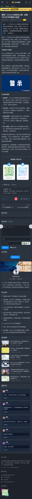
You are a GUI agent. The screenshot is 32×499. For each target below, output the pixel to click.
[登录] (26, 2)
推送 (24, 19)
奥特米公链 (19, 37)
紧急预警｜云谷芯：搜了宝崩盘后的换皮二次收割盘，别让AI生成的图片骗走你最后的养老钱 (16, 331)
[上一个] (1, 226)
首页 (2, 6)
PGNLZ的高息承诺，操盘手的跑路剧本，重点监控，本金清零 (16, 308)
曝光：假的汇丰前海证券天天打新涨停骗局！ (15, 327)
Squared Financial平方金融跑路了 (12, 323)
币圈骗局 (7, 6)
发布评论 (5, 247)
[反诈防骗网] (16, 3)
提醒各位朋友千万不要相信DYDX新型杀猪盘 (14, 296)
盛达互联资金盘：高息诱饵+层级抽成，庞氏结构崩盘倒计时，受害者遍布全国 (16, 313)
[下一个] (30, 226)
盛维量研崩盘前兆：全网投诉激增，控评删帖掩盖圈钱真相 (16, 319)
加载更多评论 (15, 257)
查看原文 (6, 398)
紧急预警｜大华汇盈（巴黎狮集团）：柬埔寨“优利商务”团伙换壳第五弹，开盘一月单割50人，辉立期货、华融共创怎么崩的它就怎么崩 (16, 302)
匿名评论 (14, 247)
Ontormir (13, 37)
